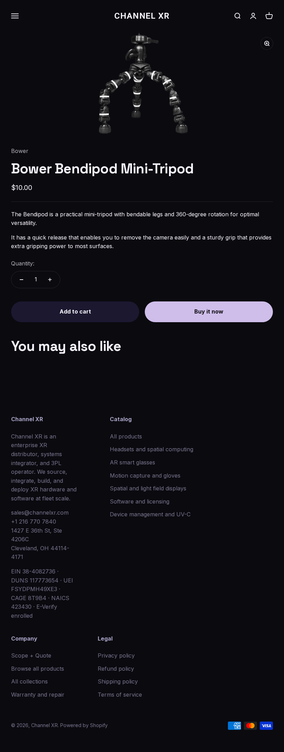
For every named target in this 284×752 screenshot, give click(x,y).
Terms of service (120, 694)
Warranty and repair (37, 694)
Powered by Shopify (84, 725)
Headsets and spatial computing (151, 449)
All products (126, 436)
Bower (19, 150)
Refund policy (116, 668)
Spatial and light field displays (148, 488)
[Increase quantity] (50, 279)
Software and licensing (139, 501)
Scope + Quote (31, 655)
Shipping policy (118, 681)
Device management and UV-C (150, 514)
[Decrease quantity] (21, 279)
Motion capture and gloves (145, 475)
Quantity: (22, 263)
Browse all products (37, 668)
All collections (29, 681)
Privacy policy (116, 655)
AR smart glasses (132, 462)
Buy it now (208, 311)
